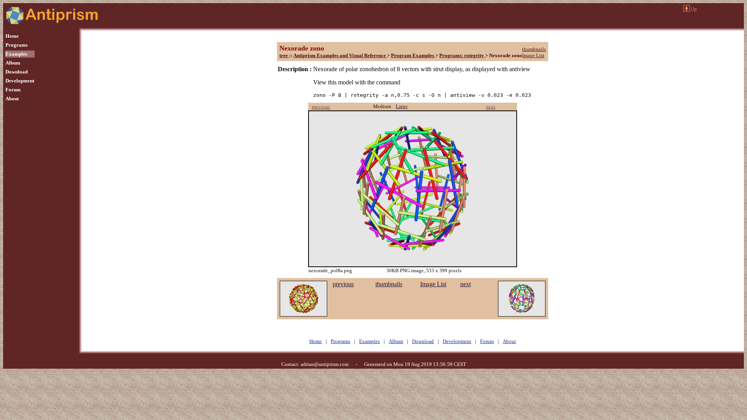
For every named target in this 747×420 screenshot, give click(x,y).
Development (19, 81)
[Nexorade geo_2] (303, 314)
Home (12, 36)
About (12, 99)
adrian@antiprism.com (325, 364)
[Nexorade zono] (521, 314)
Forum (13, 90)
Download (16, 72)
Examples (16, 54)
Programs (16, 45)
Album (12, 63)
